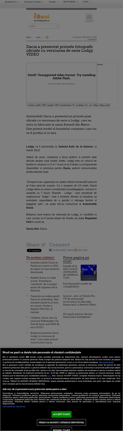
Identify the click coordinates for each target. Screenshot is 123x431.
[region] (61, 389)
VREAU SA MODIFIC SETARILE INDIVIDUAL (61, 422)
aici (49, 376)
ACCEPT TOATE (61, 414)
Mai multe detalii (106, 362)
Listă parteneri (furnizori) (14, 407)
